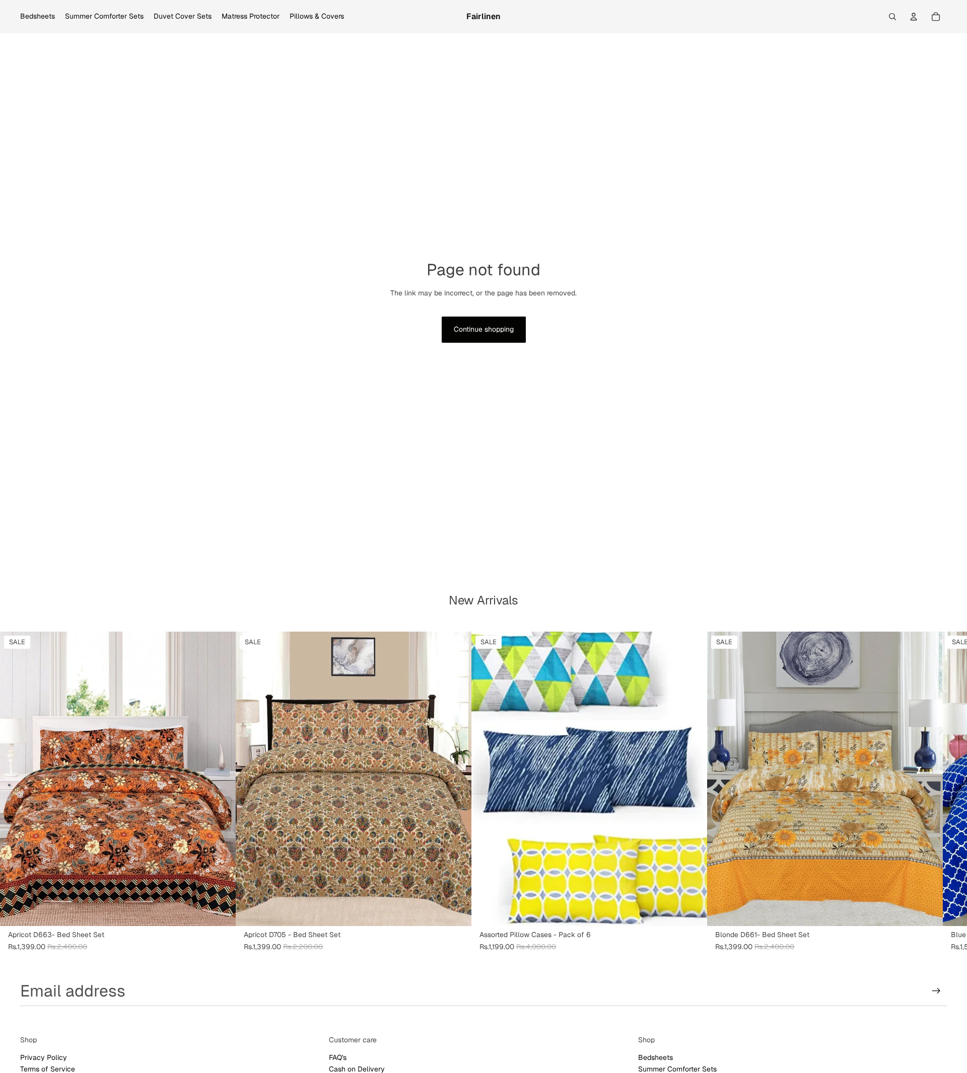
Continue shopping (484, 329)
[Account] (914, 17)
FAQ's (338, 1057)
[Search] (892, 17)
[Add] (220, 910)
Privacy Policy (43, 1057)
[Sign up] (936, 991)
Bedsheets (655, 1057)
